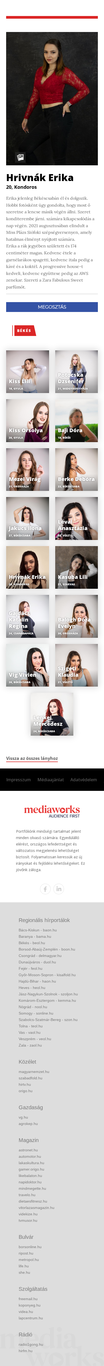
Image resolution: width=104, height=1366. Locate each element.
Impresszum (18, 780)
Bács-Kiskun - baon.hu (38, 930)
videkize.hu (28, 1214)
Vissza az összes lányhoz (32, 758)
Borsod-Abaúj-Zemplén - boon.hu (47, 949)
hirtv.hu (25, 1084)
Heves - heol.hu (32, 988)
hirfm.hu (26, 1351)
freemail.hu (28, 1299)
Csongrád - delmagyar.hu (40, 956)
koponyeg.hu (30, 1305)
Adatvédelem (83, 780)
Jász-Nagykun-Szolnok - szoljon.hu (48, 994)
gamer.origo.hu (31, 1169)
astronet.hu (28, 1150)
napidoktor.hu (30, 1182)
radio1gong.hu (31, 1344)
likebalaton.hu (30, 1175)
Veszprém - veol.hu (35, 1039)
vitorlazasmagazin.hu (36, 1207)
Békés (24, 330)
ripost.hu (26, 1253)
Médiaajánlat (50, 780)
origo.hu (26, 1091)
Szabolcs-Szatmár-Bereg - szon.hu (48, 1020)
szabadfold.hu (30, 1078)
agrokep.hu (28, 1123)
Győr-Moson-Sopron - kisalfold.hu (47, 975)
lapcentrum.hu (31, 1318)
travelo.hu (27, 1195)
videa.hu (26, 1311)
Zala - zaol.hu (30, 1045)
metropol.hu (29, 1259)
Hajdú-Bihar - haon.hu (37, 981)
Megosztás (52, 307)
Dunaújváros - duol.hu (37, 962)
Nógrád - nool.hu (33, 1007)
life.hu (24, 1266)
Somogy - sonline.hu (36, 1013)
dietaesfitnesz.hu (33, 1201)
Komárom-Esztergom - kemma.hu (47, 1000)
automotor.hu (30, 1156)
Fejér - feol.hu (30, 968)
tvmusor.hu (28, 1220)
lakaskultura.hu (31, 1163)
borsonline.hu (30, 1247)
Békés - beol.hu (32, 943)
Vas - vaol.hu (30, 1032)
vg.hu (23, 1117)
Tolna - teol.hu (31, 1026)
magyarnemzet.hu (34, 1071)
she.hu (24, 1272)
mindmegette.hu (32, 1188)
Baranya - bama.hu (35, 936)
